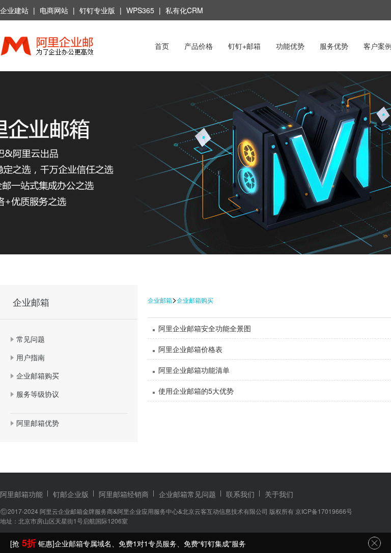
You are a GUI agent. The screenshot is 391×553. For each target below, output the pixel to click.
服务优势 (334, 46)
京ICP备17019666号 (323, 511)
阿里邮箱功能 (21, 494)
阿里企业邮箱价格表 (190, 349)
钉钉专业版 (97, 10)
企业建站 (14, 10)
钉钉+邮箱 (244, 46)
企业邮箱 (160, 300)
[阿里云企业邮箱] (60, 47)
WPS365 (140, 10)
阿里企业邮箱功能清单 (194, 370)
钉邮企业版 (71, 494)
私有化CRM (184, 10)
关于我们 (279, 494)
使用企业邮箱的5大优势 (196, 391)
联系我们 (240, 494)
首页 (162, 46)
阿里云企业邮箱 (61, 511)
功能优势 (290, 46)
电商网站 (54, 10)
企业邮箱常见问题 (187, 494)
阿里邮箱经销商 (124, 494)
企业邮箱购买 (195, 300)
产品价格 (198, 46)
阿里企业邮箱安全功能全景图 (204, 328)
